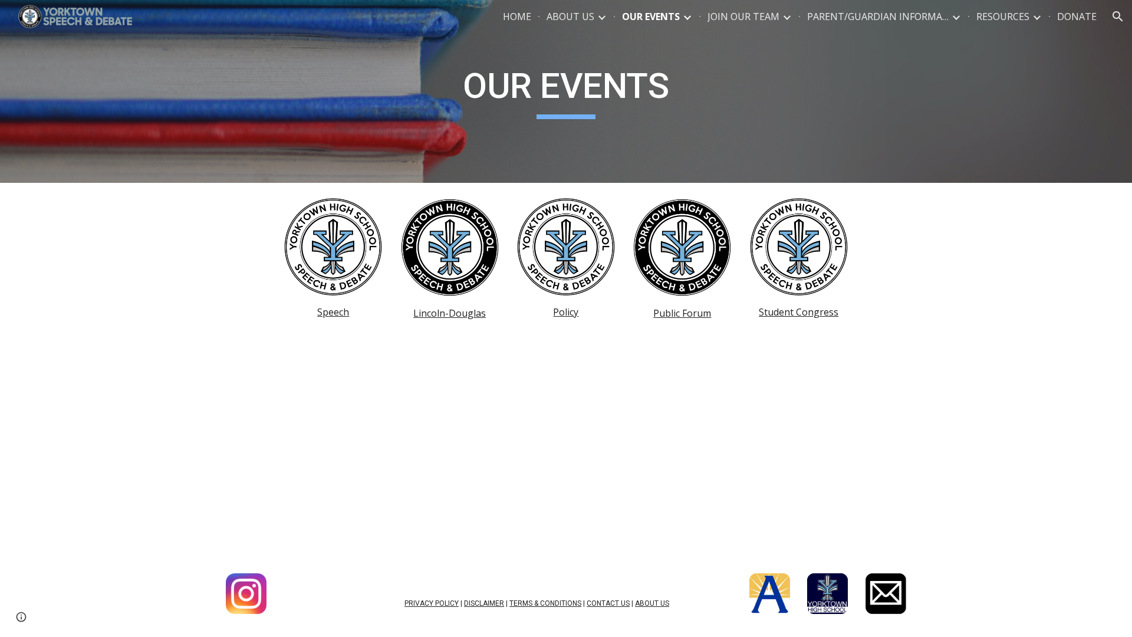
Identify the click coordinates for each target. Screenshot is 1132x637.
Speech (333, 312)
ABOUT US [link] (570, 16)
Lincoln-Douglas (449, 313)
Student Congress (798, 312)
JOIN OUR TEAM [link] (743, 16)
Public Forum (682, 313)
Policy (565, 312)
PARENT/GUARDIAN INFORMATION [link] (878, 16)
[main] (566, 91)
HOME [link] (517, 16)
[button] (1118, 16)
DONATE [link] (1077, 16)
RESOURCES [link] (1002, 16)
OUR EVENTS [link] (651, 16)
